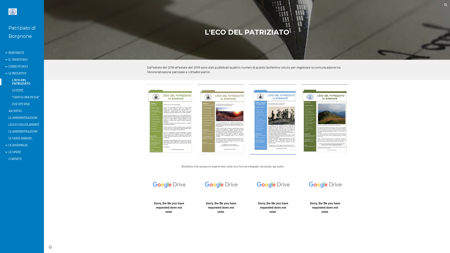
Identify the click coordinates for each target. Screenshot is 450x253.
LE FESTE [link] (17, 90)
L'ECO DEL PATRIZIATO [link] (21, 82)
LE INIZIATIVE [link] (17, 73)
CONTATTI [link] (15, 159)
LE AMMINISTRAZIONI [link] (22, 117)
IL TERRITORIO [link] (18, 59)
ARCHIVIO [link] (15, 111)
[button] (446, 5)
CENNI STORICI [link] (18, 66)
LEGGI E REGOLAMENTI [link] (23, 124)
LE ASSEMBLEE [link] (18, 145)
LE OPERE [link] (14, 152)
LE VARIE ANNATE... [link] (20, 138)
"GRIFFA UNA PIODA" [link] (25, 97)
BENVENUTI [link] (16, 52)
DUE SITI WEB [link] (21, 104)
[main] (247, 30)
